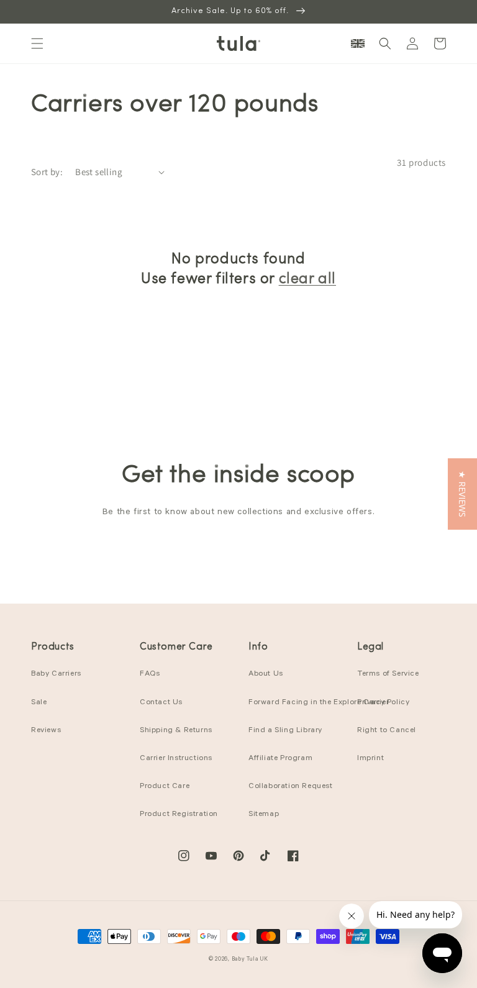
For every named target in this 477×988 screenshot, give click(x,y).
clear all (307, 279)
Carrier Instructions (176, 759)
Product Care (164, 786)
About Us (265, 674)
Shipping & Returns (176, 731)
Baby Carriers (56, 674)
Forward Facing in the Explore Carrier (318, 703)
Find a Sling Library (285, 731)
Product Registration (179, 814)
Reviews (46, 731)
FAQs (150, 674)
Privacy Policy (383, 703)
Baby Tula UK (250, 959)
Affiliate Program (280, 759)
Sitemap (263, 814)
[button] (37, 43)
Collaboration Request (290, 786)
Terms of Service (388, 674)
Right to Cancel (386, 731)
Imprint (370, 759)
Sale (39, 703)
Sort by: (47, 172)
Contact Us (161, 703)
